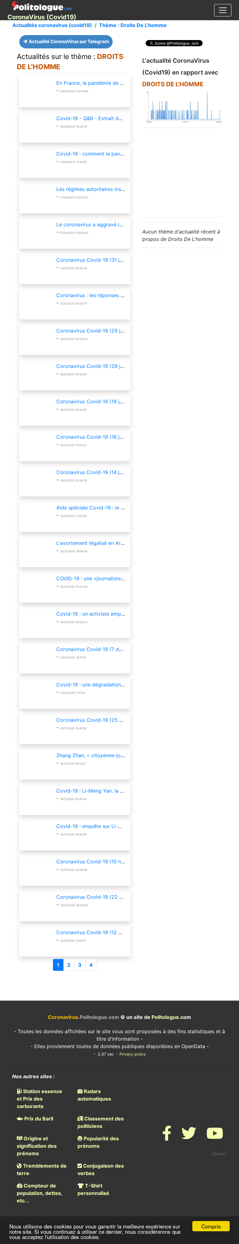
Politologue (165, 1017)
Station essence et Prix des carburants (39, 1098)
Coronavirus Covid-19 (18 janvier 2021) (102, 437)
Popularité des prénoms (98, 1142)
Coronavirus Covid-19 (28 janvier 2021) (103, 366)
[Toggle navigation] (223, 10)
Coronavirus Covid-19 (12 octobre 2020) (104, 932)
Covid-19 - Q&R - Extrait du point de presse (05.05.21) (120, 118)
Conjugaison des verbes (100, 1169)
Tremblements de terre (42, 1169)
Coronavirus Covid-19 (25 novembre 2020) (107, 720)
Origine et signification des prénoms (37, 1145)
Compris (211, 1226)
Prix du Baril (38, 1118)
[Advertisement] (189, 171)
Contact (219, 1153)
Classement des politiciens (100, 1122)
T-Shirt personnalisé (93, 1189)
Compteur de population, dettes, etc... (39, 1193)
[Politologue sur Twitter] (189, 1137)
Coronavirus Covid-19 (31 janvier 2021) (102, 260)
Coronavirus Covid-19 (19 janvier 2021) (102, 401)
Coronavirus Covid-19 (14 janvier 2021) (102, 472)
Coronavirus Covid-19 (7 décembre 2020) (105, 649)
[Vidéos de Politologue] (215, 1137)
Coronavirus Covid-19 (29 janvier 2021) (103, 331)
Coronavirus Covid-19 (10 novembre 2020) (107, 861)
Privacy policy (133, 1054)
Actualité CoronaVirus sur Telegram (68, 41)
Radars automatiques (94, 1095)
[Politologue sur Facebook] (167, 1137)
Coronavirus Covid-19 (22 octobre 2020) (105, 897)
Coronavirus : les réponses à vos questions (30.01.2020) (122, 295)
